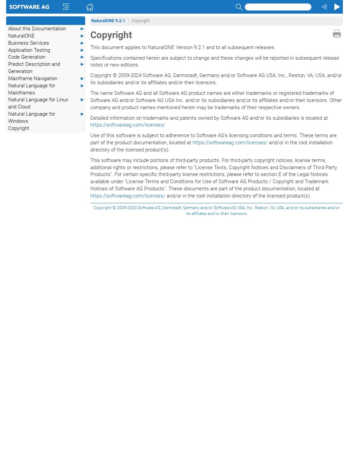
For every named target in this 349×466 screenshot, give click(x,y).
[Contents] (56, 6)
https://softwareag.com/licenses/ (127, 125)
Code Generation (46, 57)
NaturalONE (46, 36)
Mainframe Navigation (46, 78)
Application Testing (46, 50)
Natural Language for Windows (46, 117)
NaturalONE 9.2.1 (108, 20)
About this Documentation (46, 29)
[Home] (79, 6)
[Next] (336, 6)
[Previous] (323, 6)
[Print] (337, 34)
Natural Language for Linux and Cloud (46, 103)
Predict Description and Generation (46, 67)
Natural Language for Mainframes (46, 89)
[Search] (238, 7)
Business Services (46, 43)
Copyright (18, 128)
